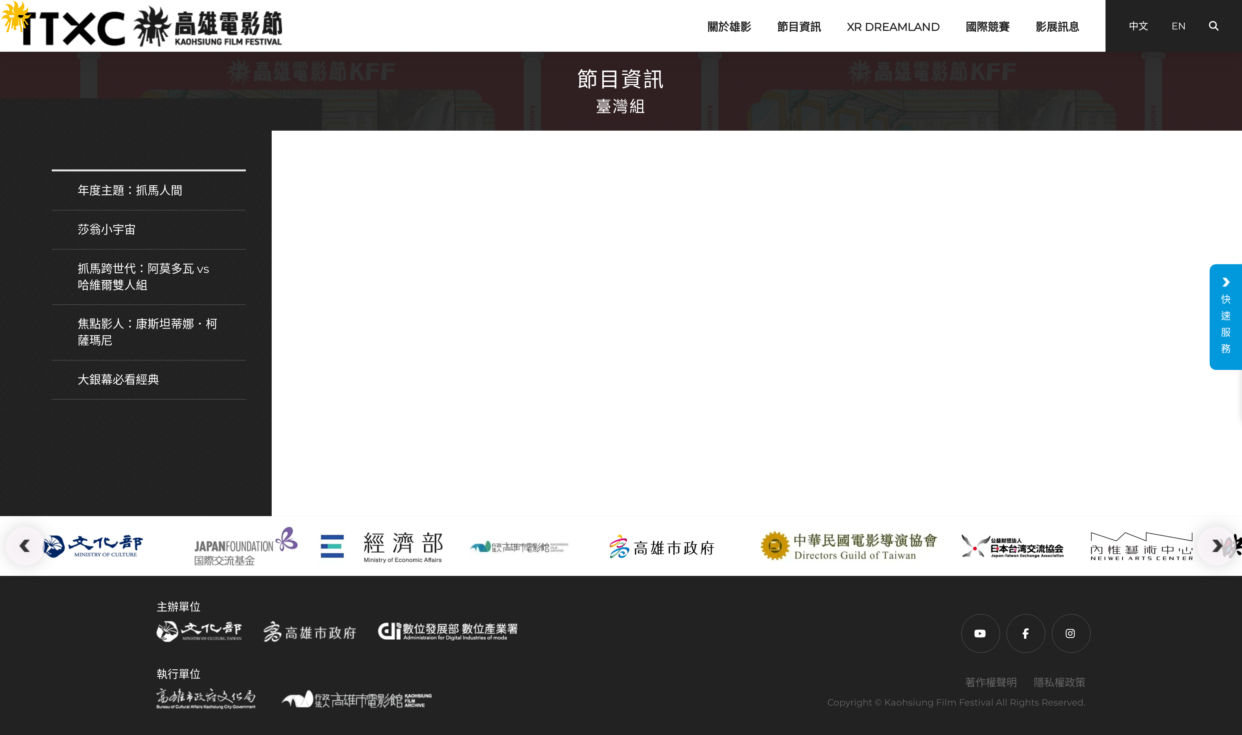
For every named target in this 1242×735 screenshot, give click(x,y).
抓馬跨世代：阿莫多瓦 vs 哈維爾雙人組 (143, 277)
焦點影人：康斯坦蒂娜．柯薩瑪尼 (147, 332)
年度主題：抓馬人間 (130, 190)
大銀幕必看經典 (118, 380)
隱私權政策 (1059, 682)
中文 (1138, 26)
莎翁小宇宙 (107, 229)
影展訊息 (1058, 27)
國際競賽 (988, 27)
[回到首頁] (149, 26)
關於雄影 (729, 27)
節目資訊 (799, 27)
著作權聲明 (991, 682)
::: (7, 10)
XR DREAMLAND (893, 27)
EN (1178, 26)
